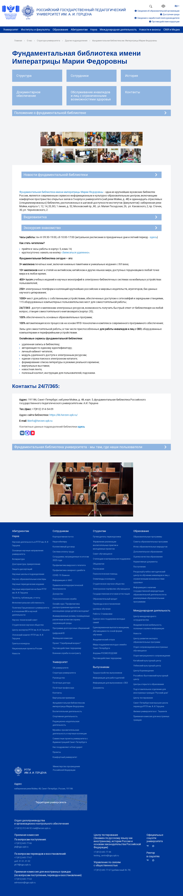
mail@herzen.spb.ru (41, 828)
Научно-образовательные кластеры (29, 579)
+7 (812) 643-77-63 (23, 879)
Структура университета (48, 40)
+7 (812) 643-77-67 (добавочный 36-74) (112, 870)
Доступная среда (171, 14)
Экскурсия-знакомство (42, 228)
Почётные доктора (61, 683)
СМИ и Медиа (171, 29)
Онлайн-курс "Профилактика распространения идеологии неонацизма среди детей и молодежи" (71, 607)
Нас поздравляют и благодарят (67, 747)
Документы (98, 688)
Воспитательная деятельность (67, 711)
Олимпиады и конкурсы (104, 579)
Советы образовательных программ (150, 542)
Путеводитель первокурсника (107, 537)
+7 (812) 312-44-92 (23, 828)
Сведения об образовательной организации (158, 11)
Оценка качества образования (148, 557)
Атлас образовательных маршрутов (150, 547)
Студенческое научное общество (28, 625)
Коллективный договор (64, 547)
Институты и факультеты (35, 29)
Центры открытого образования (148, 684)
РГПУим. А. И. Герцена (35, 771)
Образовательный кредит (105, 599)
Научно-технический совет (24, 620)
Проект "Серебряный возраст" (67, 643)
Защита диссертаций (22, 569)
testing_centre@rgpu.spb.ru (106, 855)
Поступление (139, 567)
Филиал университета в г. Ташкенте (150, 711)
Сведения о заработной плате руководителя (158, 18)
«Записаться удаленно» (75, 252)
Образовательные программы (147, 537)
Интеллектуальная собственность (28, 603)
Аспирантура (18, 559)
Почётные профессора (63, 688)
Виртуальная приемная (64, 698)
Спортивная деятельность (65, 716)
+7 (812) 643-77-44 (102, 852)
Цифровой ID (59, 633)
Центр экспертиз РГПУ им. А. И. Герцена (30, 630)
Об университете (60, 668)
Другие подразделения (76, 40)
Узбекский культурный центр (147, 665)
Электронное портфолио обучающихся (111, 589)
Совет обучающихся (102, 554)
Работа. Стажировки (102, 614)
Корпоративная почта (63, 537)
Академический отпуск (104, 639)
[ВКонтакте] (149, 846)
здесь (153, 237)
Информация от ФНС (62, 580)
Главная (18, 40)
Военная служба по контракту (67, 653)
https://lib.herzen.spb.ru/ (63, 414)
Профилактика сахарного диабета (69, 570)
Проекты (57, 752)
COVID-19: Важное (61, 575)
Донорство (58, 594)
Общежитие (98, 564)
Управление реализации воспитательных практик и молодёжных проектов (105, 545)
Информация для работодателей (108, 678)
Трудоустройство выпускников (107, 673)
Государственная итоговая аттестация (111, 594)
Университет (10, 29)
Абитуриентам (79, 29)
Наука (93, 29)
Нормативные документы (145, 562)
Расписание (98, 569)
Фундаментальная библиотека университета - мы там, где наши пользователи (78, 447)
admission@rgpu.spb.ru (25, 882)
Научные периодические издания (28, 584)
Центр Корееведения (143, 670)
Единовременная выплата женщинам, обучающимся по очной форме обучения (111, 631)
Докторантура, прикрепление (26, 564)
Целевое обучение (102, 609)
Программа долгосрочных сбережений (71, 628)
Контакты (57, 693)
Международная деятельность (118, 29)
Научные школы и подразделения (28, 574)
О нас (29, 40)
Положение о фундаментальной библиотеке (50, 113)
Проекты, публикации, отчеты (26, 598)
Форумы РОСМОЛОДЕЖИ (105, 653)
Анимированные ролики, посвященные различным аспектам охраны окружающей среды (71, 619)
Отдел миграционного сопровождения (151, 655)
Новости (16, 653)
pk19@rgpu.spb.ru (22, 865)
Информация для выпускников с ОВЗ (110, 683)
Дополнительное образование (148, 552)
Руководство (59, 678)
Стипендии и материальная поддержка (111, 559)
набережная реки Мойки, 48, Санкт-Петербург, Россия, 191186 (43, 788)
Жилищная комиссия (62, 638)
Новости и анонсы (150, 29)
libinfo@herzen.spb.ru (39, 420)
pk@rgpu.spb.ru (21, 847)
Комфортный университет (65, 757)
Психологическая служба (64, 599)
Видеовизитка (35, 217)
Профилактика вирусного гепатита (69, 565)
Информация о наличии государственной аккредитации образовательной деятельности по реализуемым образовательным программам (150, 594)
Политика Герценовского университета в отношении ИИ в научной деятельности (30, 611)
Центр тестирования (143, 698)
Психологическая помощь (105, 574)
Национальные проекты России (27, 648)
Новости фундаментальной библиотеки (56, 175)
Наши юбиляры (60, 542)
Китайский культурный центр (147, 660)
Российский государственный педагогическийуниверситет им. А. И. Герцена (81, 12)
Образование (60, 29)
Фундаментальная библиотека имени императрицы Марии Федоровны (61, 191)
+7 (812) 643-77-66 (23, 843)
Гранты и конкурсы (21, 643)
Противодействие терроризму (67, 648)
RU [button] (176, 6)
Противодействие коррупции (165, 21)
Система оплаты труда (63, 552)
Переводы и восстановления (106, 604)
